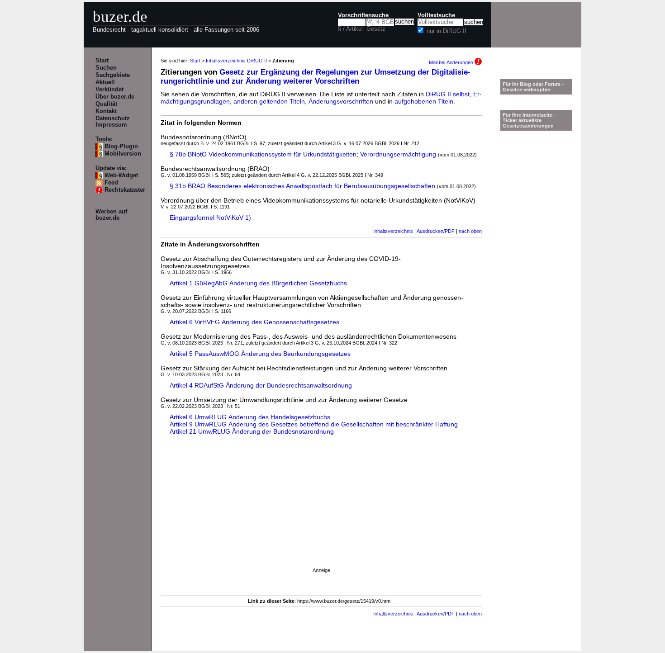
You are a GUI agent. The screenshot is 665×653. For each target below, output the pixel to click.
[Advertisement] (321, 509)
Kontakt (106, 111)
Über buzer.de (114, 97)
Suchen (106, 68)
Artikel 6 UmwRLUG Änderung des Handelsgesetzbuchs (250, 417)
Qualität (106, 104)
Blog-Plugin (121, 146)
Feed (111, 183)
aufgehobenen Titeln (423, 101)
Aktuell (105, 82)
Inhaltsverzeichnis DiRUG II (236, 60)
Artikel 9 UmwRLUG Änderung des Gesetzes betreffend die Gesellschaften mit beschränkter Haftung (314, 424)
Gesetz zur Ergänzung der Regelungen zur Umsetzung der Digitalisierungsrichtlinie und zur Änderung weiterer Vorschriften (315, 76)
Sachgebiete (112, 75)
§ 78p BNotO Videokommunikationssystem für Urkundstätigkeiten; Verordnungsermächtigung (303, 154)
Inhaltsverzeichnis (393, 231)
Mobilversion (122, 154)
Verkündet (109, 89)
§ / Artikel (350, 29)
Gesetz (375, 29)
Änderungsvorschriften (341, 101)
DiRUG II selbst (448, 94)
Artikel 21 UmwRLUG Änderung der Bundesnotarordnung (252, 431)
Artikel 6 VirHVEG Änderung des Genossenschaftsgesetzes (254, 322)
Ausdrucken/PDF (436, 231)
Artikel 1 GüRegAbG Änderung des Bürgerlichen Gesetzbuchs (258, 283)
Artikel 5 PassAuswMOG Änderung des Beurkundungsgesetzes (260, 353)
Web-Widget (121, 175)
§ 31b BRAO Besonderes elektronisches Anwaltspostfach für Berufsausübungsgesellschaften (302, 185)
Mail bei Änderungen (452, 62)
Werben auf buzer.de (111, 214)
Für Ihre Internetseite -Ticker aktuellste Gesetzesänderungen (529, 120)
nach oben (470, 231)
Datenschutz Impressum (112, 121)
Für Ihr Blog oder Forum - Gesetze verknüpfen (533, 86)
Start (102, 60)
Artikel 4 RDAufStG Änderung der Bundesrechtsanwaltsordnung (261, 385)
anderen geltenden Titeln (269, 101)
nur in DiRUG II (446, 31)
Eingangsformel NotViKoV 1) (210, 217)
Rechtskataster (124, 190)
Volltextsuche (436, 15)
